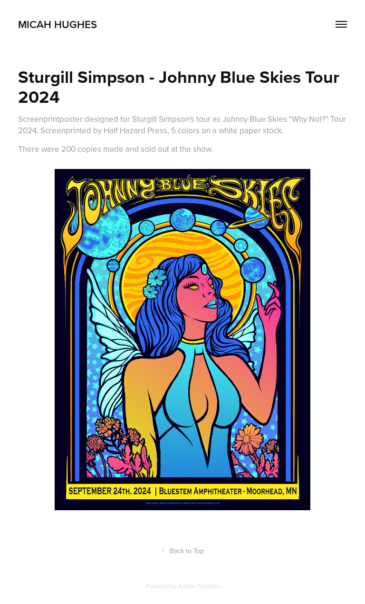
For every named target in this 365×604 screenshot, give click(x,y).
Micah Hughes (57, 24)
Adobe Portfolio (199, 586)
